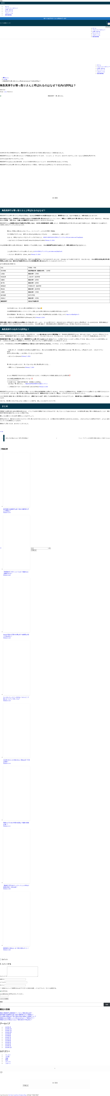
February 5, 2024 (26, 356)
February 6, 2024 (40, 317)
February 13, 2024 (35, 254)
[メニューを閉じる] (1, 1)
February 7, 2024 (29, 367)
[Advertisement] (55, 51)
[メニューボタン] (106, 27)
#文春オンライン (43, 383)
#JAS (67, 237)
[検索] (109, 24)
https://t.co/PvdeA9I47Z (31, 383)
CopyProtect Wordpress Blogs (19, 1095)
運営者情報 (8, 15)
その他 (5, 91)
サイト (2, 985)
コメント (3, 976)
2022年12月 (8, 1047)
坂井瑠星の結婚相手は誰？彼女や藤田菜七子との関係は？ (16, 1014)
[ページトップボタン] (1, 1072)
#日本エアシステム (59, 237)
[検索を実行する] (49, 548)
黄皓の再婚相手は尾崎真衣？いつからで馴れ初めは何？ (16, 1013)
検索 (1, 1001)
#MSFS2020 (50, 237)
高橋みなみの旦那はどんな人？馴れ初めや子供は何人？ (16, 1019)
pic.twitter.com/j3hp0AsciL (55, 251)
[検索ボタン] (109, 27)
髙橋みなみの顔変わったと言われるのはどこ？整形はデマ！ (17, 1018)
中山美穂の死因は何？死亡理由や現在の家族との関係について (18, 1016)
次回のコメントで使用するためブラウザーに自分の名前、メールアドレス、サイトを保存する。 (29, 988)
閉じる (34, 550)
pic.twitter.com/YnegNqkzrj (76, 237)
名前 (2, 979)
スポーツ (8, 1063)
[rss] (109, 22)
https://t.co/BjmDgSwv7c (72, 314)
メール (2, 982)
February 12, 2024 (50, 240)
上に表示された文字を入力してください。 (12, 994)
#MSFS (45, 237)
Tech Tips (10, 1095)
